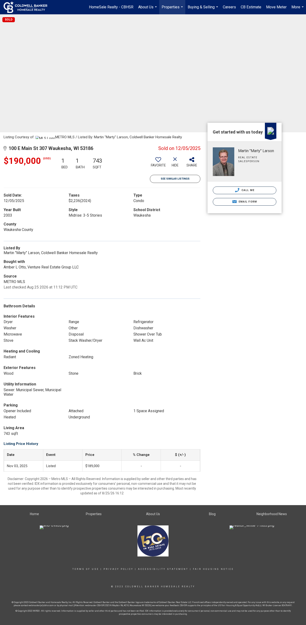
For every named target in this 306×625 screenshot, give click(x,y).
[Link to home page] (28, 7)
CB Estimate (251, 7)
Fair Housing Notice (213, 569)
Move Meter (276, 7)
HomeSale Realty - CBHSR (111, 7)
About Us (148, 9)
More (298, 9)
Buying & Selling (203, 9)
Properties (173, 9)
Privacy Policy (118, 569)
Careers (229, 7)
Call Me (247, 190)
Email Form (247, 201)
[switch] (158, 164)
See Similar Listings (175, 178)
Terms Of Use (85, 569)
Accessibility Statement (163, 569)
